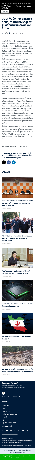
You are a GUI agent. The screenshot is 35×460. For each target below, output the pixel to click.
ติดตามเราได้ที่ (7, 426)
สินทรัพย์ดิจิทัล (11, 157)
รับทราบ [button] (5, 11)
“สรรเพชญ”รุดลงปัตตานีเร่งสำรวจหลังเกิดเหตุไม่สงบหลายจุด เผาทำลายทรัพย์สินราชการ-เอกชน (17, 238)
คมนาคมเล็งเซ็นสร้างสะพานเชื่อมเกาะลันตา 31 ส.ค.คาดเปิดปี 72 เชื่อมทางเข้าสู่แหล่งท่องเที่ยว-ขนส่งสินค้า (17, 203)
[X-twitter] (15, 430)
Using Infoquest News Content (20, 451)
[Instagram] (11, 430)
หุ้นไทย (19, 157)
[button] (4, 162)
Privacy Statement (10, 450)
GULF (25, 153)
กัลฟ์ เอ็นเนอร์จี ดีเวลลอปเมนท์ (17, 154)
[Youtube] (7, 430)
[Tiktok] (3, 430)
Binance (7, 153)
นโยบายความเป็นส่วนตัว (14, 6)
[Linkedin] (27, 430)
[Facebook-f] (19, 430)
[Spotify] (23, 430)
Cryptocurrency (16, 153)
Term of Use (22, 450)
